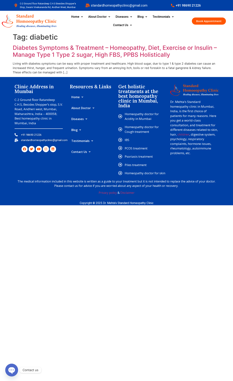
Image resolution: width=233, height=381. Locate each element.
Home (75, 16)
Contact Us (120, 25)
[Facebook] (24, 149)
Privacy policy (108, 193)
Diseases (122, 16)
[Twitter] (32, 149)
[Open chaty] (11, 370)
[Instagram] (46, 149)
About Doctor (97, 16)
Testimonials (161, 16)
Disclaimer (127, 193)
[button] (77, 17)
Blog (140, 16)
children (183, 134)
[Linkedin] (53, 149)
